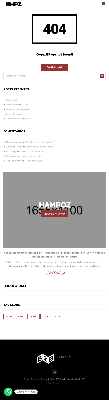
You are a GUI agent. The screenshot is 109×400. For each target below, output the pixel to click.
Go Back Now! (54, 67)
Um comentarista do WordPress (21, 142)
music (46, 316)
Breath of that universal (17, 109)
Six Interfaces (54, 383)
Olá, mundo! (11, 100)
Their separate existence (18, 118)
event (9, 316)
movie (34, 316)
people (59, 316)
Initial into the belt (14, 114)
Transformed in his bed (17, 104)
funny (21, 316)
